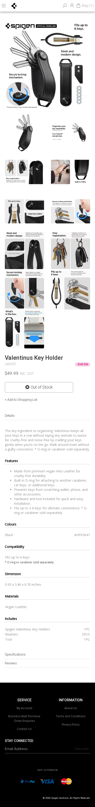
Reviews (11, 663)
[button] (21, 400)
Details (10, 415)
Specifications (15, 654)
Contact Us (24, 729)
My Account (24, 708)
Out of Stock (42, 387)
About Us (70, 708)
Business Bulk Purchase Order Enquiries (24, 718)
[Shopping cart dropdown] (78, 5)
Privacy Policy (71, 724)
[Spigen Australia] (14, 5)
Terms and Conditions (71, 716)
